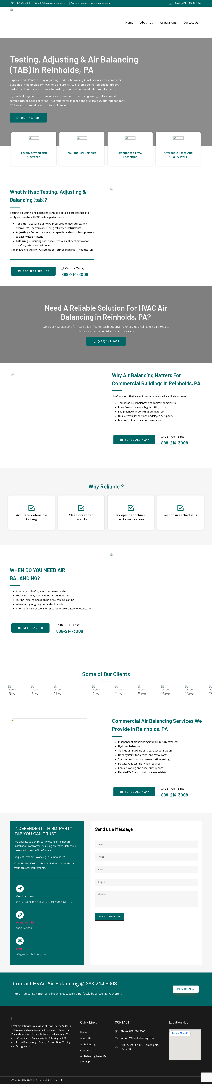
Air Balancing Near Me (93, 1056)
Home (129, 22)
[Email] (20, 941)
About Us (146, 22)
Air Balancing (168, 22)
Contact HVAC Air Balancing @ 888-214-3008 (65, 983)
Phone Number (26, 922)
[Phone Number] (20, 915)
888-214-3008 (74, 274)
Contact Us (191, 22)
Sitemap (85, 1061)
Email (19, 948)
